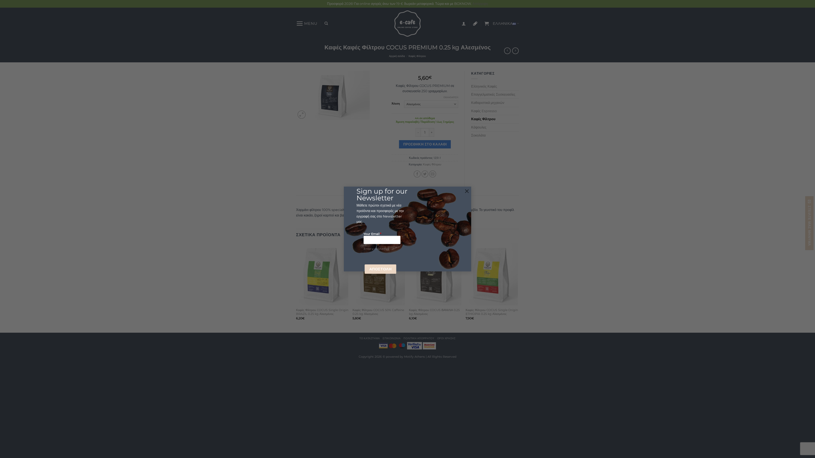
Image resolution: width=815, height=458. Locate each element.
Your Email (372, 234)
